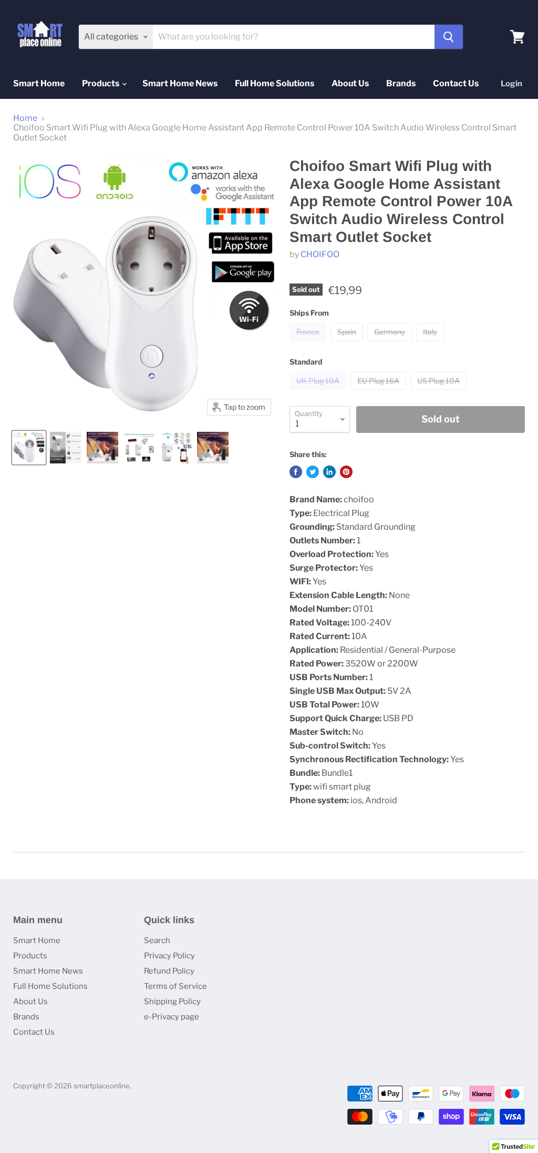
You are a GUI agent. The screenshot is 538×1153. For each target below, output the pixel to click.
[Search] (448, 37)
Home (25, 118)
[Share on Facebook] (295, 472)
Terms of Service (175, 986)
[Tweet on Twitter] (312, 472)
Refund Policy (169, 971)
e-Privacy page (171, 1016)
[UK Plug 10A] (319, 392)
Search (157, 940)
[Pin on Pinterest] (346, 472)
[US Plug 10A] (439, 392)
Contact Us (456, 83)
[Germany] (391, 344)
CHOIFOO (320, 254)
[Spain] (348, 344)
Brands (401, 83)
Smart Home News (180, 83)
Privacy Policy (169, 955)
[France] (309, 344)
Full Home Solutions (274, 83)
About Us (350, 83)
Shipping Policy (172, 1001)
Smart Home (39, 83)
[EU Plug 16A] (379, 392)
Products (101, 83)
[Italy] (431, 344)
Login (511, 83)
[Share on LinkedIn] (329, 472)
